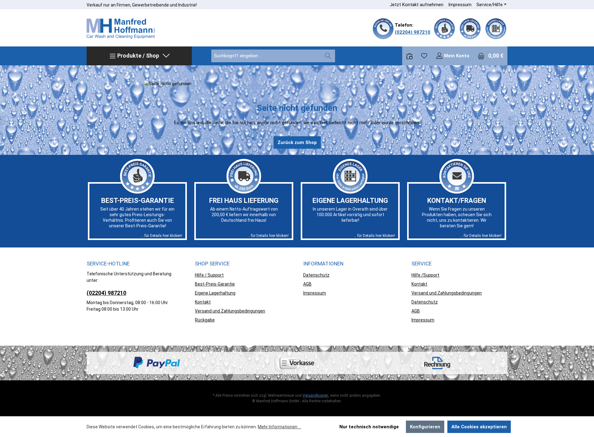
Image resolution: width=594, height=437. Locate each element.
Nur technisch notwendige (369, 427)
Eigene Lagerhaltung (215, 293)
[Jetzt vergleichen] (409, 55)
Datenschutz (316, 275)
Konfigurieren (425, 427)
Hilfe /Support (425, 275)
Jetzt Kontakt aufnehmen (416, 4)
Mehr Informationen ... (279, 426)
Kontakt (203, 301)
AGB (307, 284)
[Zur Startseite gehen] (121, 29)
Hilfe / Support (209, 275)
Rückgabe (205, 319)
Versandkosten (315, 395)
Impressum (459, 4)
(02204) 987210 (412, 32)
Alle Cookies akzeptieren (479, 427)
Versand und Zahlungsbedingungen (230, 310)
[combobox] (266, 56)
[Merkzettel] (424, 56)
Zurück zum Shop (297, 142)
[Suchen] (328, 56)
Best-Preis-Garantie (215, 284)
